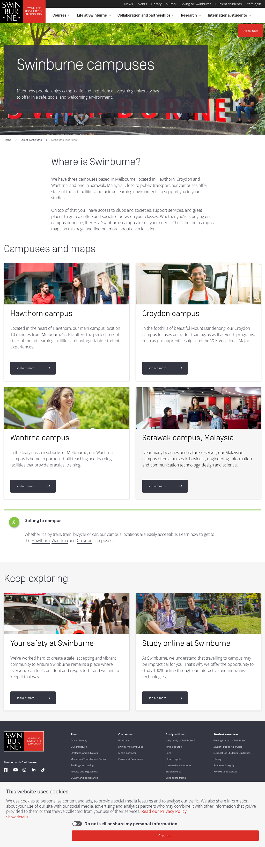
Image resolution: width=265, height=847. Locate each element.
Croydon (84, 540)
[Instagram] (24, 770)
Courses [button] (62, 16)
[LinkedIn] (33, 770)
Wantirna (59, 540)
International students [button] (229, 16)
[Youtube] (15, 770)
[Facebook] (6, 770)
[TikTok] (43, 770)
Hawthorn (41, 540)
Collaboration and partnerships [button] (146, 16)
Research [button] (191, 16)
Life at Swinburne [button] (94, 16)
